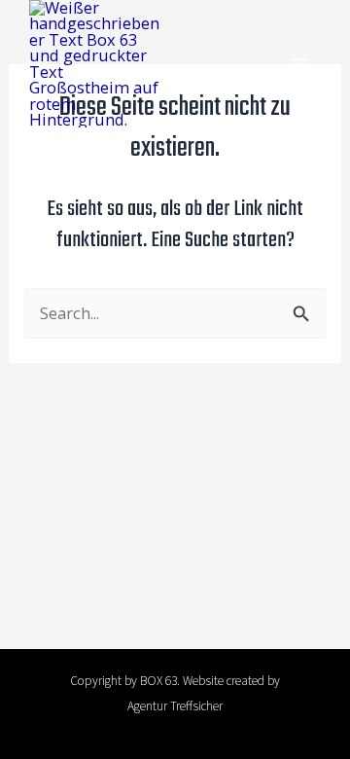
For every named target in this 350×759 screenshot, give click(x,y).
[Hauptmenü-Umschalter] (299, 64)
